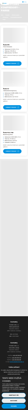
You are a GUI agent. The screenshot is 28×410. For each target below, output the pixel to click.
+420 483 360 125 (17, 355)
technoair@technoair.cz (17, 362)
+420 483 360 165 (16, 360)
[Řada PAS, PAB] (14, 123)
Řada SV (6, 89)
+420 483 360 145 (16, 358)
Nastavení (13, 400)
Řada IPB (6, 45)
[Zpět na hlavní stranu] (5, 3)
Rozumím (14, 406)
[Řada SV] (14, 79)
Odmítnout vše (14, 395)
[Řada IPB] (14, 35)
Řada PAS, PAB (8, 132)
